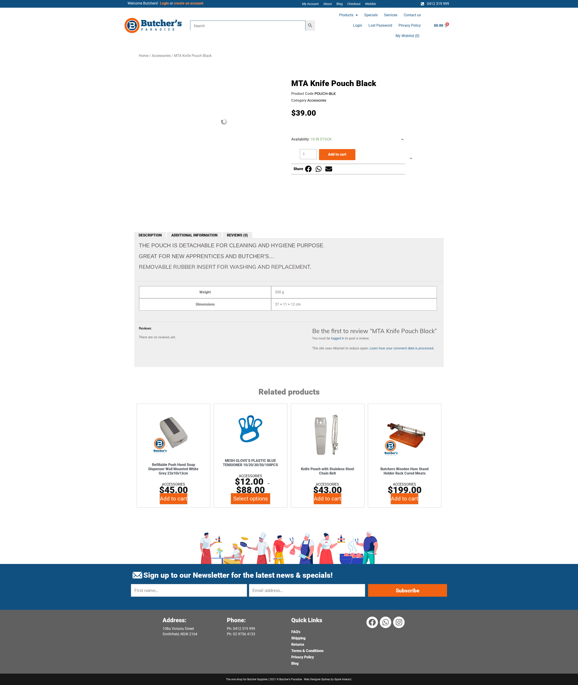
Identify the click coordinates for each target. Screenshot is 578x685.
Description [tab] (150, 235)
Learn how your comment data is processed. (402, 348)
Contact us (412, 15)
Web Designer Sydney (317, 679)
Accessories (161, 56)
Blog (294, 663)
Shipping (298, 638)
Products (346, 15)
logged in (337, 338)
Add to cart (337, 154)
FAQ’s (295, 632)
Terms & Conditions (307, 651)
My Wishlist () (408, 36)
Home (143, 56)
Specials (371, 15)
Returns (297, 644)
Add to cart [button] (173, 499)
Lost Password (380, 25)
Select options (250, 499)
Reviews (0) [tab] (237, 235)
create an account (189, 3)
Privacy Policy (410, 25)
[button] (308, 169)
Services (390, 15)
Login (357, 25)
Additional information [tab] (194, 235)
